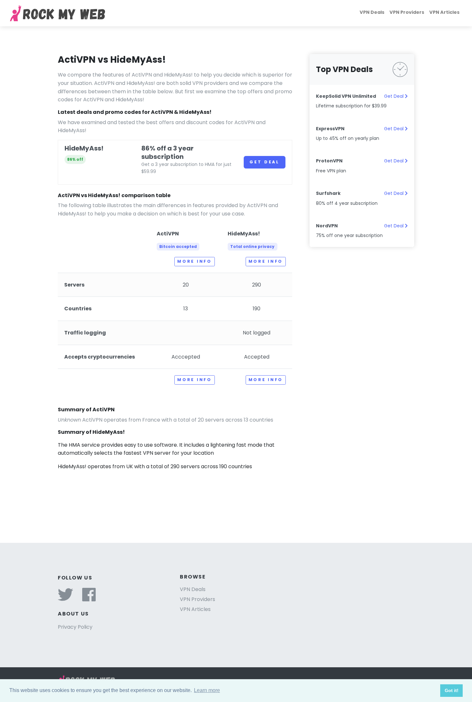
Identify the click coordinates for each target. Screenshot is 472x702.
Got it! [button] (452, 690)
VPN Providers (406, 12)
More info (194, 261)
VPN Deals (372, 12)
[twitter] (65, 598)
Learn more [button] (207, 690)
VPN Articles (444, 12)
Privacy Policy (75, 627)
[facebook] (89, 598)
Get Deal (264, 162)
